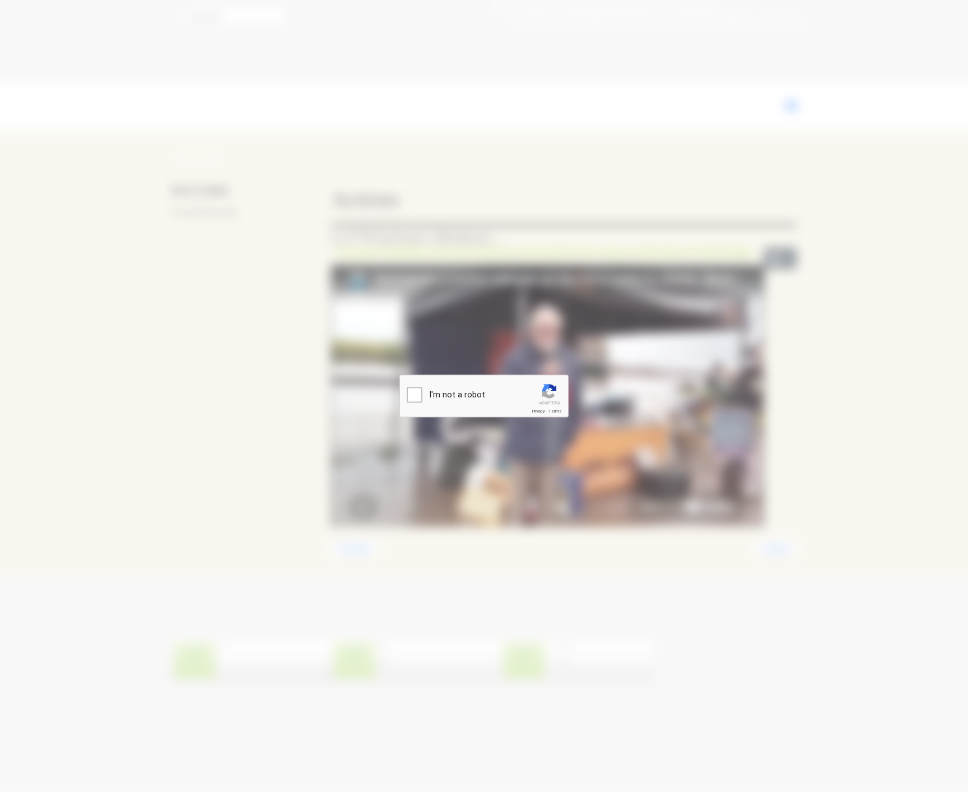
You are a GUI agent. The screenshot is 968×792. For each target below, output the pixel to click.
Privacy (538, 411)
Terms (555, 411)
